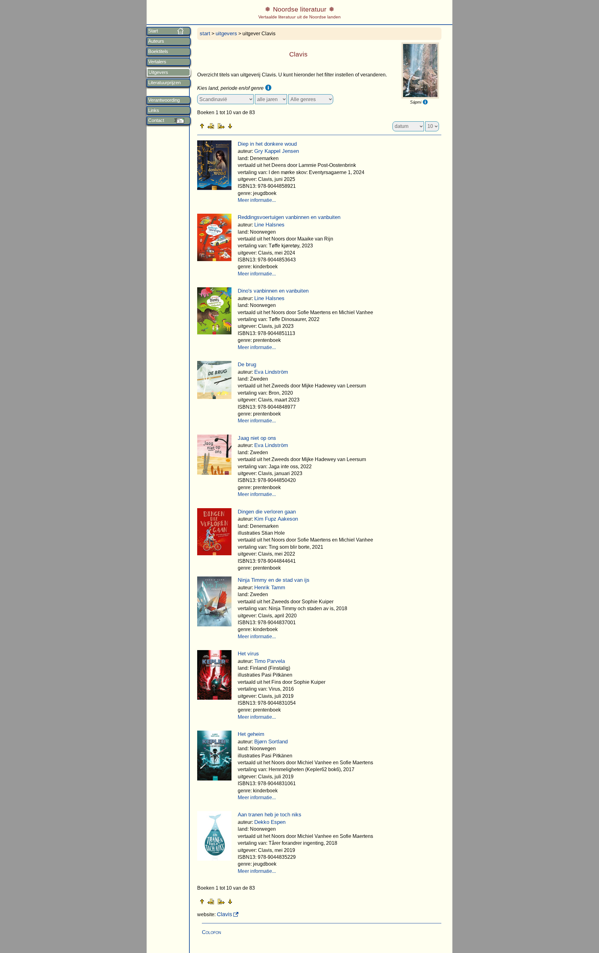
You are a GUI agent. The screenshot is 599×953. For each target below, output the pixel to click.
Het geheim (251, 734)
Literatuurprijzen (164, 82)
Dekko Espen (269, 822)
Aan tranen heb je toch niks (269, 815)
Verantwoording (164, 100)
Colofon (211, 932)
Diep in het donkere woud (267, 144)
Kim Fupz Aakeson (276, 519)
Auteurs (156, 41)
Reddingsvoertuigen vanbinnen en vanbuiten (289, 217)
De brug (247, 364)
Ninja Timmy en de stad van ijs (273, 580)
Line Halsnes (269, 225)
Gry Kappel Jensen (276, 151)
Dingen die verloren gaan (267, 512)
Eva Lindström (271, 372)
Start (153, 30)
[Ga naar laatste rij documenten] (245, 126)
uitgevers (226, 33)
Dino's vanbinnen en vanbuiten (273, 291)
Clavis (224, 914)
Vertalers (157, 61)
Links (153, 110)
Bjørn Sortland (271, 742)
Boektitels (158, 51)
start (205, 33)
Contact (156, 120)
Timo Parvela (269, 661)
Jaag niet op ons (257, 438)
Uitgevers (158, 72)
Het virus (248, 654)
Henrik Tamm (269, 588)
